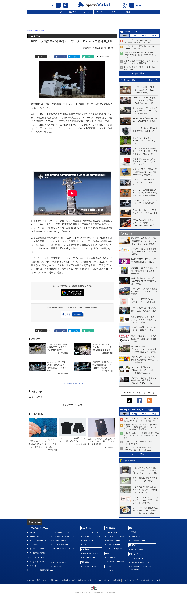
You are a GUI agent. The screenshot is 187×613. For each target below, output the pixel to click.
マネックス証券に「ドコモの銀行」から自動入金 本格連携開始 (143, 339)
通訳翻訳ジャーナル (114, 540)
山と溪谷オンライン (90, 553)
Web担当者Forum (36, 536)
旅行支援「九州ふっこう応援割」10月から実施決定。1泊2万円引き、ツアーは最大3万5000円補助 (141, 435)
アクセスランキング (132, 31)
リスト (50, 57)
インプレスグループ (130, 580)
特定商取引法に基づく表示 (150, 580)
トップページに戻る (72, 404)
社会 (128, 12)
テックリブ (109, 566)
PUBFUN (132, 545)
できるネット (35, 566)
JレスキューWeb (113, 545)
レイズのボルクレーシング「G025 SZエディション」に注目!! (145, 182)
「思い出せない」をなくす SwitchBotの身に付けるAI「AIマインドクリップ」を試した (43, 444)
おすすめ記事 (130, 460)
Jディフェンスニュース (115, 536)
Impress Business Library (62, 540)
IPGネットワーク (135, 554)
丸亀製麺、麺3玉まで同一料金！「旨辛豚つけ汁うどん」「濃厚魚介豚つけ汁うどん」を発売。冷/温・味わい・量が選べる (141, 427)
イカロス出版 (110, 528)
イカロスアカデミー (114, 549)
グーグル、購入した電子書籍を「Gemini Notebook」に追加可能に (143, 251)
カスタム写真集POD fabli (141, 562)
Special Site (129, 80)
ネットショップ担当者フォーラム (65, 536)
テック (59, 12)
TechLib (110, 571)
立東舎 (85, 545)
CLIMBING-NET (89, 558)
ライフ (87, 12)
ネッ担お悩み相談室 (37, 553)
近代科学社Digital (89, 567)
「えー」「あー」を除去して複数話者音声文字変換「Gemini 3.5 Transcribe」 (143, 380)
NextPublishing (58, 567)
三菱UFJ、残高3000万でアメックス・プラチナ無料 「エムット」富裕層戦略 (101, 441)
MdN (107, 553)
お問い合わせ (54, 580)
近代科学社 (85, 562)
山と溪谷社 (85, 549)
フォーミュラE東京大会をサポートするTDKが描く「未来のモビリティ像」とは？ (145, 151)
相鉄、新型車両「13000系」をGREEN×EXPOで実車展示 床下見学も (144, 281)
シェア (62, 57)
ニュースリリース (38, 397)
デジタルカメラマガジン (39, 562)
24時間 (134, 35)
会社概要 (116, 580)
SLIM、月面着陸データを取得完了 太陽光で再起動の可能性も (57, 347)
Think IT (33, 532)
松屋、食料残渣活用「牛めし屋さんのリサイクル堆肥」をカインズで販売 (143, 319)
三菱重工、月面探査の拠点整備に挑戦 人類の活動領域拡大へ (102, 365)
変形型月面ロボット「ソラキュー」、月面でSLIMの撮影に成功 (102, 347)
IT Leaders (34, 545)
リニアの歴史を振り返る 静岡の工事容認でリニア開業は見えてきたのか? (145, 489)
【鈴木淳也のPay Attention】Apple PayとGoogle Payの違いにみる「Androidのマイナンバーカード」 (141, 55)
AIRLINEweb (112, 532)
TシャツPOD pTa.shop (140, 558)
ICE (130, 528)
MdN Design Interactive (116, 562)
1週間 (144, 35)
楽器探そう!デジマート (91, 536)
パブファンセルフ (137, 549)
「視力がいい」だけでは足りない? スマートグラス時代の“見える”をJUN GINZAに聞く (145, 470)
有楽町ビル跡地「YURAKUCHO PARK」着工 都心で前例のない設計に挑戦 (144, 349)
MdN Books (111, 558)
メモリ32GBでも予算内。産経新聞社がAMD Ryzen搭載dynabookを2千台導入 (145, 172)
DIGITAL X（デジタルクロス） (64, 549)
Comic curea (136, 536)
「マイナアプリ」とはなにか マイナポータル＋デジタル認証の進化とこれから (146, 500)
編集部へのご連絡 (84, 580)
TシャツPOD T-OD (90, 540)
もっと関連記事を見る (70, 383)
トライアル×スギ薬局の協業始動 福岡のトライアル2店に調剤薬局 (144, 291)
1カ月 (154, 35)
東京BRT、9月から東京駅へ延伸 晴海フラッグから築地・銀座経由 (144, 271)
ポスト (42, 57)
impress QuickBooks (138, 540)
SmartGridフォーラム (61, 532)
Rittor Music (86, 528)
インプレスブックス (60, 562)
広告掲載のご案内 (68, 580)
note (89, 57)
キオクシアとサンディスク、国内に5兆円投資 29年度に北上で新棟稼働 (144, 359)
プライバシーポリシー (102, 580)
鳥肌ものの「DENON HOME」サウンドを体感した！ (144, 140)
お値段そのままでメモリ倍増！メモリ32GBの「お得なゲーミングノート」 (145, 161)
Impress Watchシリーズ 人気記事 (139, 410)
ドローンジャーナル (37, 549)
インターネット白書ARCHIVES (41, 570)
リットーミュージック (91, 532)
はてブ (76, 57)
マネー (114, 12)
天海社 (133, 532)
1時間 (124, 35)
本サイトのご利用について (37, 580)
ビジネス (73, 12)
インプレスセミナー (60, 545)
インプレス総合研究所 (38, 540)
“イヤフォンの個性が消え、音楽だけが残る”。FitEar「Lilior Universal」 (144, 90)
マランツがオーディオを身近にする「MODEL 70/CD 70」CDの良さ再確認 (145, 111)
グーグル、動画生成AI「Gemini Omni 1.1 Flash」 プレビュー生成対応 (143, 370)
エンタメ (100, 12)
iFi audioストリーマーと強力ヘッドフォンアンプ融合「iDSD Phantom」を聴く (145, 100)
